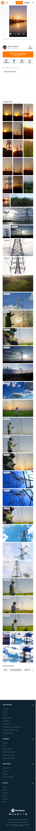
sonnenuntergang (16, 751)
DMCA (4, 827)
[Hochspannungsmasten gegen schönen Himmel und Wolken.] (18, 600)
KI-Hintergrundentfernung (10, 811)
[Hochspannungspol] (18, 368)
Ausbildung (6, 802)
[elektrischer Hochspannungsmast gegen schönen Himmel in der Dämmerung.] (18, 270)
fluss (5, 751)
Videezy (5, 796)
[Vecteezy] (2, 2)
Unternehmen (7, 799)
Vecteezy (5, 793)
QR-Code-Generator (8, 814)
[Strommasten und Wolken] (18, 458)
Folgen (30, 48)
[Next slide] (29, 751)
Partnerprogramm (8, 830)
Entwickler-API (7, 805)
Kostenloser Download (18, 54)
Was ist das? (17, 67)
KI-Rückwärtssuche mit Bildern (11, 808)
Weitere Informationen (10, 71)
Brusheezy (6, 790)
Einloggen (27, 2)
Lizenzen (5, 824)
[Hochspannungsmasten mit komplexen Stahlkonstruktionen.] (18, 315)
